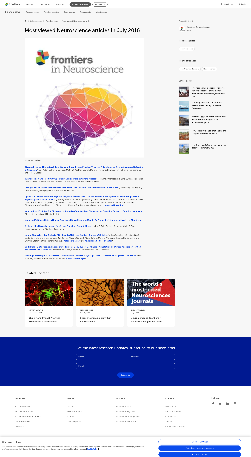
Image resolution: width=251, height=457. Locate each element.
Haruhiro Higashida (113, 205)
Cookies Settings (200, 442)
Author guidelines (23, 406)
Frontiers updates (51, 12)
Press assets (85, 12)
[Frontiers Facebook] (213, 403)
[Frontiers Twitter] (220, 403)
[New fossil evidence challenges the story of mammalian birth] (185, 134)
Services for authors (24, 411)
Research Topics (74, 411)
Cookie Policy (92, 449)
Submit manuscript (80, 4)
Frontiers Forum (123, 406)
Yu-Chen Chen (111, 187)
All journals (45, 4)
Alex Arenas (136, 220)
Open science (69, 12)
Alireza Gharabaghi (75, 258)
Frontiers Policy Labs (125, 411)
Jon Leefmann (134, 211)
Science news (36, 21)
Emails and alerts (173, 411)
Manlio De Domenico (97, 220)
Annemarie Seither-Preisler (98, 241)
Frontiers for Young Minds (128, 416)
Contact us (170, 416)
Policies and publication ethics (29, 416)
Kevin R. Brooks (43, 249)
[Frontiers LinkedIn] (227, 403)
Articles (70, 406)
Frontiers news (52, 21)
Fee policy (19, 426)
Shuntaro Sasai (118, 220)
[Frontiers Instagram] (234, 403)
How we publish (74, 421)
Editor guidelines (22, 421)
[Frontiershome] (12, 4)
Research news (32, 12)
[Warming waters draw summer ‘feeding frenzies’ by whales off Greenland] (185, 106)
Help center (171, 406)
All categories (101, 12)
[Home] (26, 21)
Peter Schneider (72, 241)
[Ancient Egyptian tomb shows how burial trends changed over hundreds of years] (185, 120)
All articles (60, 4)
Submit (168, 421)
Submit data (100, 4)
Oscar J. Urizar (84, 226)
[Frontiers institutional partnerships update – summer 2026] (185, 149)
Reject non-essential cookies (199, 448)
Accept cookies (199, 454)
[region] (125, 447)
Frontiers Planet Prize (126, 421)
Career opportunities (175, 426)
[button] (84, 98)
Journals (71, 416)
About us (29, 4)
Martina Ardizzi (88, 179)
